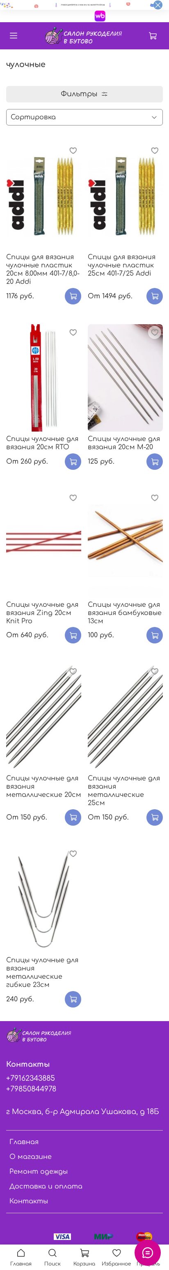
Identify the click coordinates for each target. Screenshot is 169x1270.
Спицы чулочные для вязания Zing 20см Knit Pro (42, 613)
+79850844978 (31, 1089)
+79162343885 (30, 1078)
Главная (24, 1142)
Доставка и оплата (45, 1186)
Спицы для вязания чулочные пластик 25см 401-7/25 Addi (121, 265)
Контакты (28, 1201)
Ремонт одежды (38, 1171)
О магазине (30, 1157)
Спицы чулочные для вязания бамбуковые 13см (125, 613)
